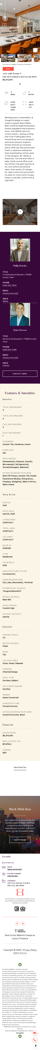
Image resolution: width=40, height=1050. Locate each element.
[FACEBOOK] (17, 923)
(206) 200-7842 (10, 285)
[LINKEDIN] (23, 923)
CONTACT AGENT (20, 374)
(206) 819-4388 (10, 350)
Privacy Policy (30, 950)
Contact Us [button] (20, 840)
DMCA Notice (20, 953)
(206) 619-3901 (12, 876)
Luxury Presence (20, 938)
